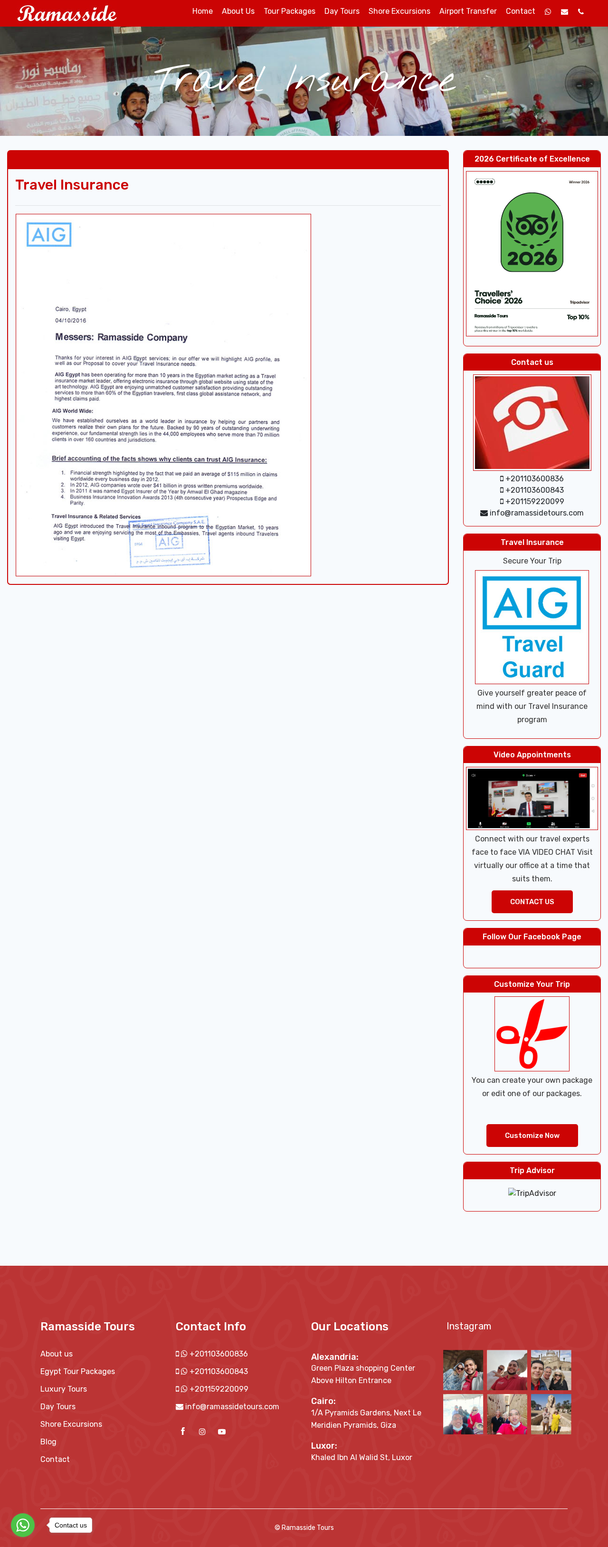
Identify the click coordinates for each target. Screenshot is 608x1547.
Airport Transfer (468, 11)
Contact (520, 11)
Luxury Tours (63, 1389)
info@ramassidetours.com (232, 1406)
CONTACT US (532, 902)
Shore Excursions (399, 11)
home (202, 11)
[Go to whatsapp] (23, 1525)
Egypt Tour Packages (77, 1371)
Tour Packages (289, 11)
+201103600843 (218, 1371)
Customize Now (532, 1135)
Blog (48, 1441)
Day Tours (342, 11)
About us (238, 11)
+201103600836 (218, 1353)
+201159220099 (218, 1389)
